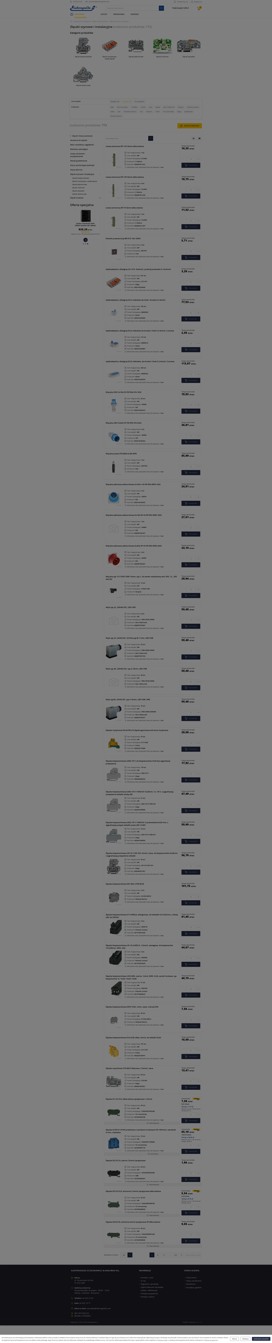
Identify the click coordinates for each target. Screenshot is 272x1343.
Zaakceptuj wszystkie (261, 1339)
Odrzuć (234, 1339)
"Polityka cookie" (162, 1340)
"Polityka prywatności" (211, 1340)
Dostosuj (245, 1339)
